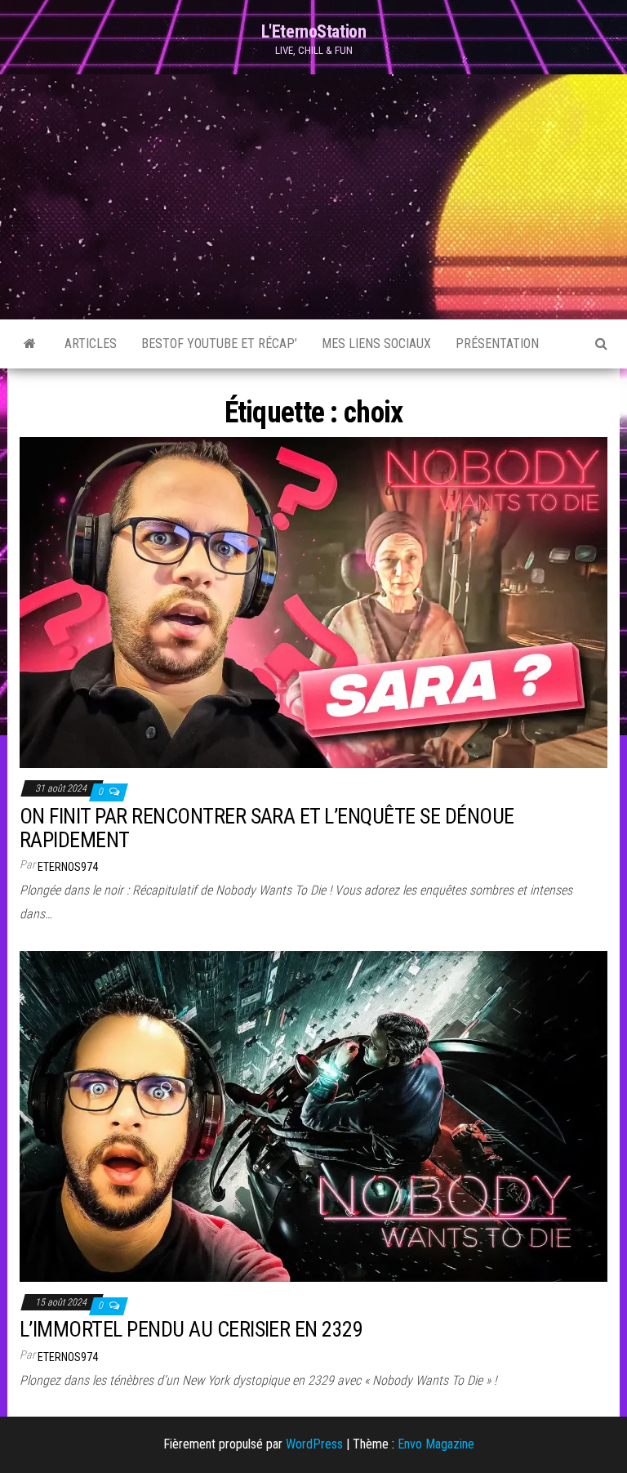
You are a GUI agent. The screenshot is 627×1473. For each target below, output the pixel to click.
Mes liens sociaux (376, 343)
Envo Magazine (436, 1444)
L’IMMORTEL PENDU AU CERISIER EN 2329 (191, 1329)
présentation (497, 343)
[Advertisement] (313, 197)
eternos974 (68, 866)
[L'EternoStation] (29, 343)
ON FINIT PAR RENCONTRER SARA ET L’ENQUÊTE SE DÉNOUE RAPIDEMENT (267, 828)
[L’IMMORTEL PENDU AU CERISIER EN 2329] (313, 1115)
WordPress (314, 1444)
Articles (90, 343)
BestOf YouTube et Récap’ (219, 343)
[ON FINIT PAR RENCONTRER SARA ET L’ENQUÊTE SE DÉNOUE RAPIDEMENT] (313, 601)
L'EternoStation (313, 31)
